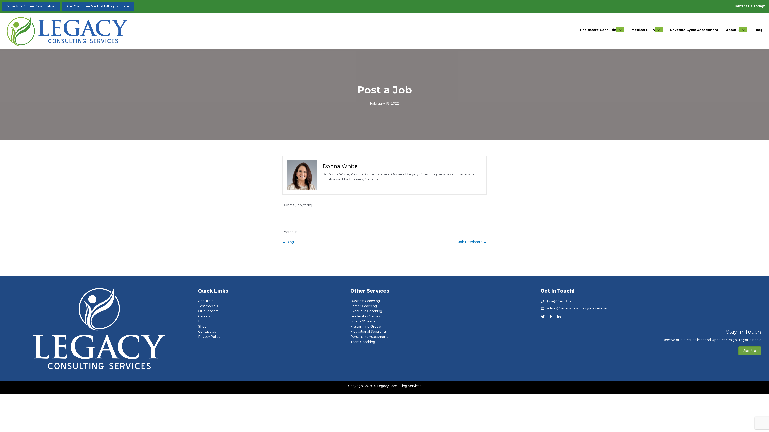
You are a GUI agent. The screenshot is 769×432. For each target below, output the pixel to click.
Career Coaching (363, 306)
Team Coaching (362, 342)
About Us (205, 301)
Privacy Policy (209, 337)
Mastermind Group (365, 326)
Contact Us (207, 331)
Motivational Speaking (368, 331)
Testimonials (208, 306)
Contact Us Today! (749, 6)
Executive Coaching (366, 311)
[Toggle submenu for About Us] (743, 29)
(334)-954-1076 (559, 301)
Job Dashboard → (472, 242)
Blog (202, 321)
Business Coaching (365, 301)
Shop (202, 326)
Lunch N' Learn (362, 321)
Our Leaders (208, 311)
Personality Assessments (369, 337)
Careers (204, 316)
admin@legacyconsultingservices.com (577, 308)
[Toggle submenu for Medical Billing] (659, 29)
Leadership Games (365, 316)
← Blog (288, 242)
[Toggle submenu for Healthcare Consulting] (620, 29)
